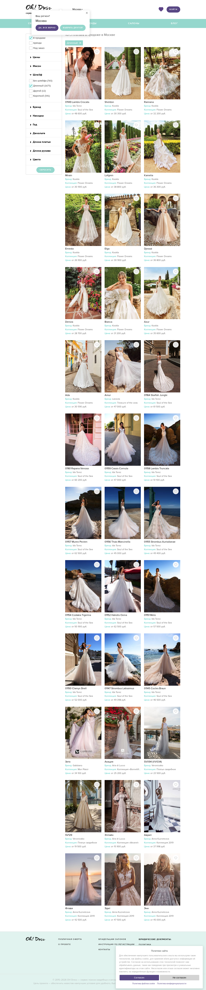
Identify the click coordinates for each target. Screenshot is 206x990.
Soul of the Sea (85, 109)
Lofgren (109, 175)
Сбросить (45, 170)
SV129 (68, 835)
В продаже (39, 37)
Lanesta (116, 399)
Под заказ (38, 48)
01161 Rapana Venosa (77, 468)
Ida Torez (77, 105)
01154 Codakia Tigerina (78, 615)
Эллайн (109, 835)
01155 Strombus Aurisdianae (159, 541)
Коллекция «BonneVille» (129, 769)
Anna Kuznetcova (160, 838)
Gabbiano (77, 765)
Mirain (68, 175)
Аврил (148, 835)
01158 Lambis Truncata (156, 468)
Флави (69, 908)
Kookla (115, 105)
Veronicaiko (157, 765)
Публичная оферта (70, 939)
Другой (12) (39, 90)
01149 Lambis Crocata (77, 102)
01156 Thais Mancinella (117, 541)
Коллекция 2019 (165, 842)
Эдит (107, 908)
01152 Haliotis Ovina (116, 615)
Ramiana (149, 102)
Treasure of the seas (127, 402)
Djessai (148, 248)
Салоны (133, 23)
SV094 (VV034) (153, 761)
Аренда (37, 42)
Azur (146, 321)
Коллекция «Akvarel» (128, 842)
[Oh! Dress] (35, 940)
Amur (108, 395)
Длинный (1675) (42, 85)
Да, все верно (47, 28)
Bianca (108, 321)
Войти (173, 9)
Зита (67, 761)
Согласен (139, 977)
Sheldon (109, 102)
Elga (107, 248)
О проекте (64, 944)
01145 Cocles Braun (155, 688)
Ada (67, 395)
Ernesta (69, 248)
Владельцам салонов (112, 939)
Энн (146, 908)
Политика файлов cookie (143, 983)
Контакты (104, 949)
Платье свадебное (166, 769)
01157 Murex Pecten (76, 541)
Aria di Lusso (118, 765)
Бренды (91, 23)
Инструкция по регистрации (116, 944)
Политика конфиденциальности (171, 983)
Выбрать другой (73, 28)
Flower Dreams (124, 109)
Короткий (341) (41, 95)
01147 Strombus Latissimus (119, 688)
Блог (174, 23)
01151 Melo (150, 615)
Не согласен (179, 977)
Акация (109, 761)
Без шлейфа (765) (42, 80)
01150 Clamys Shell (76, 688)
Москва (76, 9)
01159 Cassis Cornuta (116, 468)
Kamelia (148, 175)
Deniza (69, 321)
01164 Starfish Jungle (155, 395)
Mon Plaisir (83, 769)
